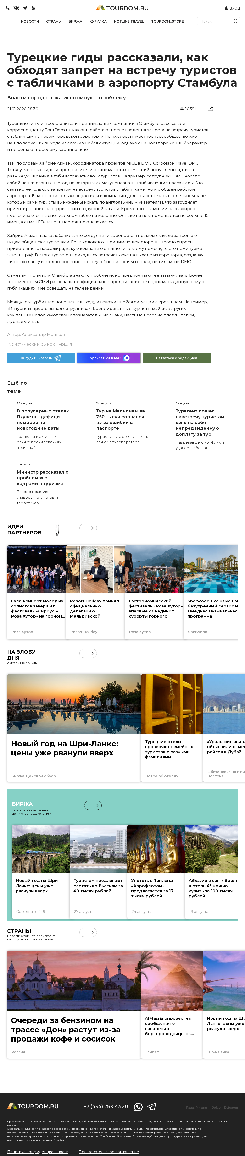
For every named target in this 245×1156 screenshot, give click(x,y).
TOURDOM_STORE (167, 21)
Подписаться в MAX (104, 358)
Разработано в (212, 1108)
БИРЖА (75, 21)
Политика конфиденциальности (37, 1152)
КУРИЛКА (98, 21)
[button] (84, 528)
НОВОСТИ (30, 21)
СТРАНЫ (53, 21)
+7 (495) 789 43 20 (106, 1106)
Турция (64, 344)
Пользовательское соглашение (109, 1152)
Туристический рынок (31, 344)
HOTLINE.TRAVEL (129, 21)
